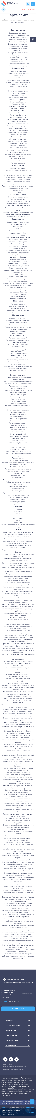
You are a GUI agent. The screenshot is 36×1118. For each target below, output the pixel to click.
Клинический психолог (18, 318)
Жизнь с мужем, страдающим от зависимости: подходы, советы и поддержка (18, 820)
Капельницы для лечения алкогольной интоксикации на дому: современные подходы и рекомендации (18, 639)
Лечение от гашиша (18, 159)
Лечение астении (18, 478)
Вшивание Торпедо (18, 244)
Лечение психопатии (18, 336)
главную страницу (18, 22)
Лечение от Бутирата (18, 115)
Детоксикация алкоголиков (18, 44)
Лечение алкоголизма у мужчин (18, 203)
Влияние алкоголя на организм (18, 631)
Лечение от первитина (18, 139)
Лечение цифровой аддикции (18, 471)
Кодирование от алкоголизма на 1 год (18, 270)
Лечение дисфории (18, 447)
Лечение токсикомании (18, 152)
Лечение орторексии (18, 421)
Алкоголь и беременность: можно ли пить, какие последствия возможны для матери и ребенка (18, 609)
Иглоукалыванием (18, 296)
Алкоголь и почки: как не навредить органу (18, 604)
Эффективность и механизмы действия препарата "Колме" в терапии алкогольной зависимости (18, 650)
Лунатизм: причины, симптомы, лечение (18, 493)
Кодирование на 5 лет (18, 233)
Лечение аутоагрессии (18, 502)
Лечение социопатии (18, 416)
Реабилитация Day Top (18, 84)
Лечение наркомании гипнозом (18, 132)
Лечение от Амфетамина (18, 100)
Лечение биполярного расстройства (18, 366)
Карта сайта (7, 1064)
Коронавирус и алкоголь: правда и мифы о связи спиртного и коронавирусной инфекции (18, 593)
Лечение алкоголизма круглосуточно (18, 177)
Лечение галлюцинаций (18, 338)
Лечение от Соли (18, 95)
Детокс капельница (18, 61)
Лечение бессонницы (18, 355)
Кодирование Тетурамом (18, 246)
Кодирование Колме (18, 288)
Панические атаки (18, 432)
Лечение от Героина (18, 161)
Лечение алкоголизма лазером (18, 214)
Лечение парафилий (18, 434)
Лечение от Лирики (18, 108)
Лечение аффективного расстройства (18, 390)
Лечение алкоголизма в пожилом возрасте (18, 186)
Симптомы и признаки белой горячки (18, 572)
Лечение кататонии (18, 430)
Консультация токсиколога (18, 130)
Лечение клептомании (18, 499)
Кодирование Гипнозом (18, 257)
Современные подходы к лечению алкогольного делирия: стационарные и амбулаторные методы (18, 786)
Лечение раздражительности (18, 360)
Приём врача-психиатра (18, 329)
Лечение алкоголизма (18, 168)
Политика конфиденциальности (18, 527)
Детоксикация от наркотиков (18, 80)
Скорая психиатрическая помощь (18, 327)
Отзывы (18, 514)
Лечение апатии (18, 458)
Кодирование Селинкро (18, 290)
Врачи (18, 520)
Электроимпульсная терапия (18, 279)
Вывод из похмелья (18, 308)
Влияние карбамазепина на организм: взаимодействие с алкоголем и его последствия (18, 663)
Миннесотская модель (18, 195)
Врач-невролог (18, 333)
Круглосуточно (18, 55)
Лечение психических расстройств (18, 320)
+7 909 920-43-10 (8, 990)
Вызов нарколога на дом (18, 42)
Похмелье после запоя (18, 615)
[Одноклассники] (16, 1059)
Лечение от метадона (18, 135)
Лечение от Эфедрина (18, 146)
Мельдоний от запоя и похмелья (18, 842)
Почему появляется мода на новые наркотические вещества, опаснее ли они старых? (18, 855)
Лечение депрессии (18, 412)
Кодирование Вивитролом (18, 242)
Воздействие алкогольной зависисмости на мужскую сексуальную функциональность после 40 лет (18, 687)
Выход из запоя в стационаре (18, 64)
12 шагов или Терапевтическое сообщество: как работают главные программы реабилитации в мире (18, 899)
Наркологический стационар (18, 119)
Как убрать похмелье (18, 617)
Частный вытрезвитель (18, 59)
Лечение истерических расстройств (18, 406)
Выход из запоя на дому (18, 66)
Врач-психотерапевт (18, 331)
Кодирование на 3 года (18, 231)
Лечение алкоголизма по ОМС (18, 216)
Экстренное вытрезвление (18, 46)
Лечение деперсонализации (18, 410)
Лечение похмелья (18, 304)
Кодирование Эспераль (18, 292)
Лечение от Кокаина (18, 117)
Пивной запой (18, 50)
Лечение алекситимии (18, 414)
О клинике (18, 509)
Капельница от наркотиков (18, 124)
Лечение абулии (18, 379)
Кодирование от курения (18, 281)
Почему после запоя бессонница (18, 624)
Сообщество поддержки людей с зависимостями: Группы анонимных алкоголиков (18, 670)
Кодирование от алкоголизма (18, 222)
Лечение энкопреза (18, 475)
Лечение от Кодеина (18, 102)
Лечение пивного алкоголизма (18, 179)
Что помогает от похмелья (18, 580)
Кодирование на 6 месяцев (18, 264)
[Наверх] (32, 1101)
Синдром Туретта (18, 357)
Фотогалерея (18, 518)
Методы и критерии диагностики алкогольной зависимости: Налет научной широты (18, 740)
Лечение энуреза (18, 488)
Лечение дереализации (18, 423)
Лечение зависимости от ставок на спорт (18, 480)
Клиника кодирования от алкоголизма (18, 283)
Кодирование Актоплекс (18, 268)
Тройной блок (18, 229)
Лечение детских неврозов (18, 436)
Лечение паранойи (18, 445)
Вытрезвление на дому (18, 48)
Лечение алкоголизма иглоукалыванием (18, 212)
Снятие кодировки (18, 235)
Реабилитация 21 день (18, 199)
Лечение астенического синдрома (18, 469)
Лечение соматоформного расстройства (18, 382)
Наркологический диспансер (18, 89)
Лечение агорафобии (18, 401)
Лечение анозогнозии (18, 449)
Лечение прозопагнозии (18, 486)
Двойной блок (18, 226)
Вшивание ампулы (18, 248)
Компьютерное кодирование (18, 266)
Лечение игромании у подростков (18, 384)
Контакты (18, 511)
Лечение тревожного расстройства (18, 451)
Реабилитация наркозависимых (18, 82)
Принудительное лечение (18, 53)
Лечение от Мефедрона (18, 106)
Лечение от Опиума (18, 137)
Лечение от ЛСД (18, 104)
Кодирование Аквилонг (18, 239)
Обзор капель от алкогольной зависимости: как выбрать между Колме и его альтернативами (18, 657)
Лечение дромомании (18, 467)
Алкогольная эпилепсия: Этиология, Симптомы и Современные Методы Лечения (18, 805)
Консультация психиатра (18, 323)
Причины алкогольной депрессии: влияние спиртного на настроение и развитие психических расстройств (18, 600)
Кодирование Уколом (18, 259)
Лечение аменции (18, 425)
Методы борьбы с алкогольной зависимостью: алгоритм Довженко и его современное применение (18, 681)
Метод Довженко (18, 255)
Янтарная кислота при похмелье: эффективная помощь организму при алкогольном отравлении (18, 576)
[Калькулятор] (33, 40)
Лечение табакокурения (18, 148)
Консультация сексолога (18, 368)
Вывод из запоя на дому (18, 33)
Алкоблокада (18, 274)
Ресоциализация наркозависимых (18, 154)
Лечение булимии (18, 388)
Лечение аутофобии (18, 342)
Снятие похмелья (18, 313)
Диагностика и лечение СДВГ (18, 495)
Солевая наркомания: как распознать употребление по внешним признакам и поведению (18, 921)
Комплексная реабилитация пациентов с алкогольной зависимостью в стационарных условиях (18, 827)
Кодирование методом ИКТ (18, 261)
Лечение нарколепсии (18, 375)
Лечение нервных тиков (18, 386)
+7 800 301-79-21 (28, 9)
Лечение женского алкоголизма (18, 182)
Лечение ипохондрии (18, 395)
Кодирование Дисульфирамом (18, 250)
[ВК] (11, 1059)
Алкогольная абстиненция (18, 840)
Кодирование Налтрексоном (18, 253)
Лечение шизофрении (18, 371)
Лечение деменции (18, 399)
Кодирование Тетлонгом (18, 277)
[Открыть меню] (33, 4)
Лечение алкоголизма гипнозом (18, 201)
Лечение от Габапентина (18, 156)
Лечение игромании (18, 373)
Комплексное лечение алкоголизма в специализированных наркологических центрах (18, 779)
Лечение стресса (18, 440)
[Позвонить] (28, 4)
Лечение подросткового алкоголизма (18, 184)
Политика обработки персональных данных (18, 525)
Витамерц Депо (18, 272)
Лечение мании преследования (18, 340)
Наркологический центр (18, 87)
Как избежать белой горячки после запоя (18, 862)
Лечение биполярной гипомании (18, 377)
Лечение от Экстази (18, 111)
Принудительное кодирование (18, 237)
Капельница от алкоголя (18, 40)
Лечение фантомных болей (18, 497)
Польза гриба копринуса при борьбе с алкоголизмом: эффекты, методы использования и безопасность (18, 733)
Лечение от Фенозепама (18, 113)
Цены (18, 516)
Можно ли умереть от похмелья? (18, 860)
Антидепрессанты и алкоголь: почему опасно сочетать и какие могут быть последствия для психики (18, 906)
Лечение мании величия (18, 353)
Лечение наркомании (18, 71)
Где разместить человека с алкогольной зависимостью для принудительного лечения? (18, 746)
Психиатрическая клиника (18, 504)
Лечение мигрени (18, 364)
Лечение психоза (18, 347)
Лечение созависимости (18, 427)
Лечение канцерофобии (18, 419)
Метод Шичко (18, 190)
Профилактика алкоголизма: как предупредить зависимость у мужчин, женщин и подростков (18, 545)
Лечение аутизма (18, 491)
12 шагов (18, 192)
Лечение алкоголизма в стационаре (18, 175)
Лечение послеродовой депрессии (18, 454)
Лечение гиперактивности (18, 362)
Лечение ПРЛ (18, 473)
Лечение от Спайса (18, 93)
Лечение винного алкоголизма (18, 206)
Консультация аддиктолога (18, 344)
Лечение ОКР (18, 408)
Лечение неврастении (18, 397)
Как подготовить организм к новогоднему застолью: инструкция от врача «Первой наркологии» (18, 879)
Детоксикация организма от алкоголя (18, 613)
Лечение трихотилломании (18, 460)
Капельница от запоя (18, 37)
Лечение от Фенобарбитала (18, 150)
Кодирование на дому (18, 224)
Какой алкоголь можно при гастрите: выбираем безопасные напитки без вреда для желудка (18, 956)
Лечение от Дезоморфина (18, 141)
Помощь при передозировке (18, 126)
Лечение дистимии (18, 456)
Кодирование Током (18, 298)
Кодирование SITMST (18, 294)
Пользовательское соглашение (14, 1067)
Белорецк (5, 1002)
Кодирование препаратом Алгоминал (18, 285)
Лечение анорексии (18, 438)
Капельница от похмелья (18, 306)
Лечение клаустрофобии (18, 443)
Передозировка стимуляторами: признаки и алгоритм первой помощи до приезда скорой (18, 893)
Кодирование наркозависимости (18, 73)
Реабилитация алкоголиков (18, 188)
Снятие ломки (18, 76)
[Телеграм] (5, 1059)
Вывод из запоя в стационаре (18, 35)
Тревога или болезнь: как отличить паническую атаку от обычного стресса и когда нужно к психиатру (18, 936)
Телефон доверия (18, 163)
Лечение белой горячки (18, 57)
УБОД (18, 78)
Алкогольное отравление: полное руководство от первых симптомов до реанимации (18, 886)
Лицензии (18, 522)
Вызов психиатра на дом (18, 325)
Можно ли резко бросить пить (18, 537)
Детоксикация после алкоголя (18, 310)
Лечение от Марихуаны (18, 97)
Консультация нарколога (18, 128)
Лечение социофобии (18, 403)
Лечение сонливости (18, 392)
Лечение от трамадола (18, 143)
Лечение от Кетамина (18, 121)
